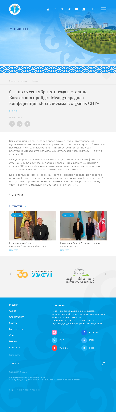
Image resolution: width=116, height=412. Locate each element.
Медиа (24, 81)
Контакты (14, 347)
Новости (16, 206)
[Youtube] (76, 9)
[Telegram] (69, 9)
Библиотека (16, 329)
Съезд (12, 311)
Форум (13, 323)
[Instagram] (48, 9)
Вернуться (17, 195)
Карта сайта (14, 355)
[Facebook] (55, 9)
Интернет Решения (31, 390)
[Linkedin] (83, 9)
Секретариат (16, 317)
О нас (12, 335)
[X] (62, 9)
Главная (12, 81)
